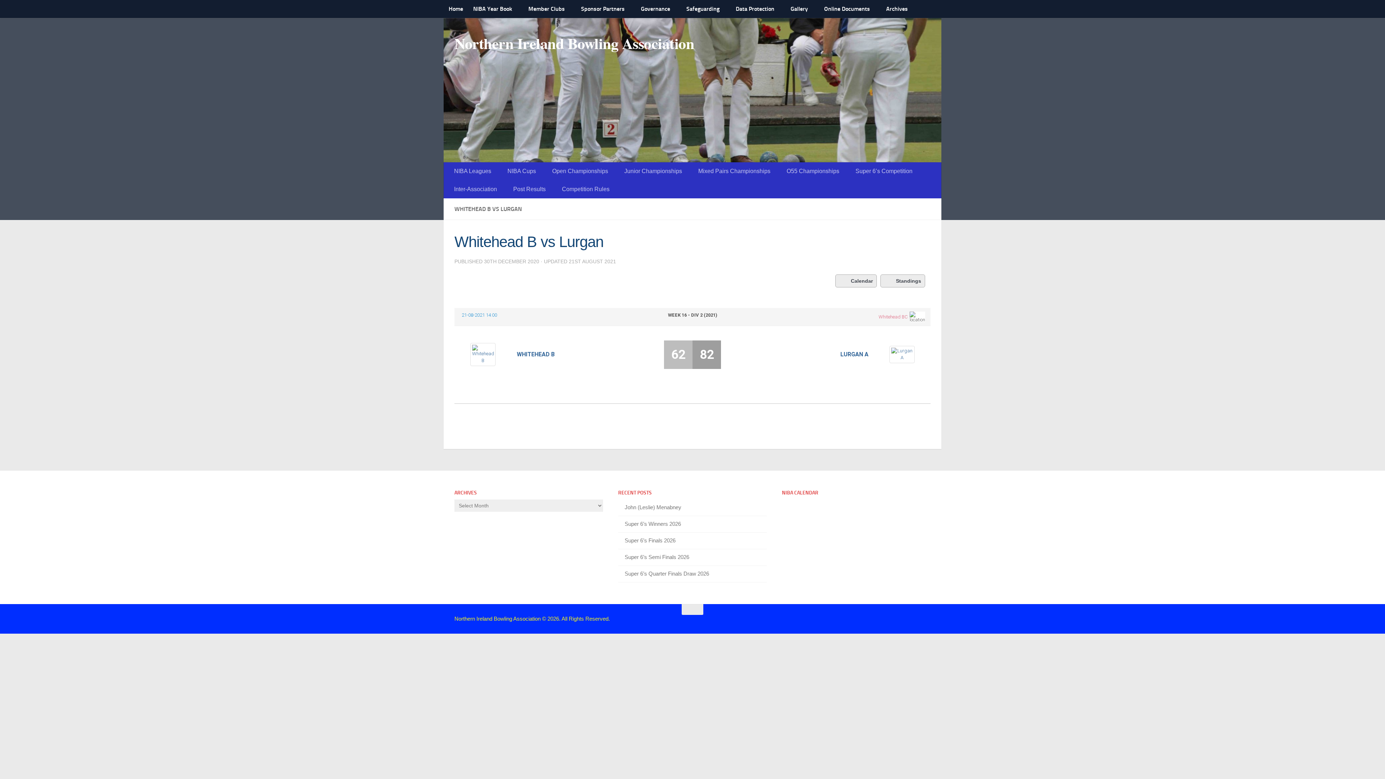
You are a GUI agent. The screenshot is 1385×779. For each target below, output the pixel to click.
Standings (908, 281)
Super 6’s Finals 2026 (650, 540)
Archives (897, 8)
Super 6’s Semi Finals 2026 (657, 557)
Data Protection (755, 8)
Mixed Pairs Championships (734, 171)
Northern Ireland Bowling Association (574, 43)
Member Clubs (546, 8)
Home (456, 8)
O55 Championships (813, 171)
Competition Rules (586, 189)
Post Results (529, 189)
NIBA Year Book (492, 8)
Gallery (799, 8)
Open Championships (580, 171)
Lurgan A (854, 354)
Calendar (862, 281)
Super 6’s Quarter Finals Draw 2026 (667, 574)
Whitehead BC (893, 316)
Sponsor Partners (603, 8)
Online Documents (847, 8)
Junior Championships (653, 171)
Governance (655, 8)
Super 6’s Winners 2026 (653, 524)
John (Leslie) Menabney (653, 507)
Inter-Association (475, 189)
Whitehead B (536, 354)
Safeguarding (703, 8)
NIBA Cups (521, 171)
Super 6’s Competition (884, 171)
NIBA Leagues (472, 171)
